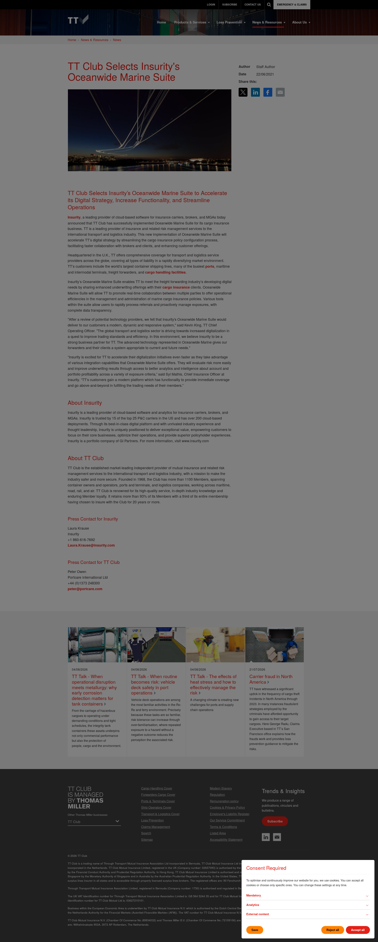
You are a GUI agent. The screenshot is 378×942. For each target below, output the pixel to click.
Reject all (332, 930)
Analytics (252, 905)
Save (254, 930)
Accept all (358, 930)
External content (257, 914)
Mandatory (253, 895)
